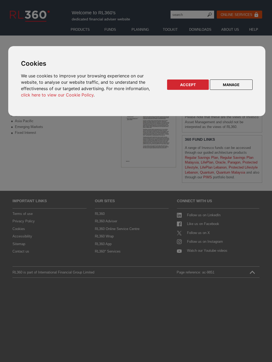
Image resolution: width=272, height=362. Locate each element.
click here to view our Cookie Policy (57, 95)
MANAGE (231, 84)
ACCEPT (188, 84)
